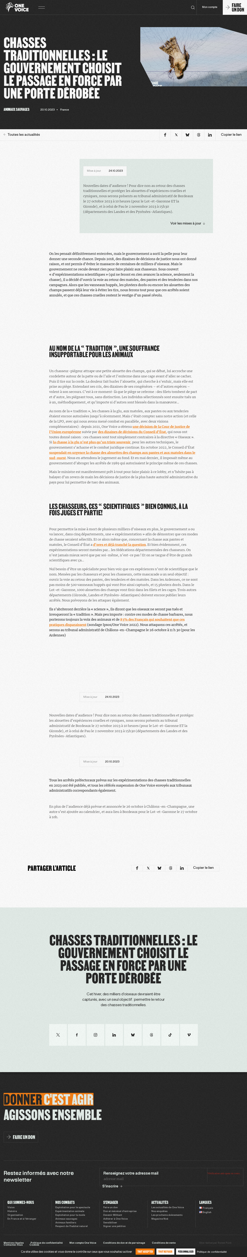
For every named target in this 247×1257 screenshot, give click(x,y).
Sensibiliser (110, 1223)
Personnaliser (186, 1251)
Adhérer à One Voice (115, 1219)
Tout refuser (165, 1251)
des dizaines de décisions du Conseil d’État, (132, 432)
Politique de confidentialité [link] (212, 1251)
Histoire (12, 1211)
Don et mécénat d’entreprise (120, 1211)
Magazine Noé (159, 1219)
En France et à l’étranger (21, 1219)
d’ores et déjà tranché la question (119, 545)
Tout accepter (145, 1251)
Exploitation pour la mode (70, 1215)
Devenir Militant (112, 1215)
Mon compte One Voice (82, 1243)
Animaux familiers (65, 1223)
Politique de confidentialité (47, 1243)
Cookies (34, 1245)
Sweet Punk (224, 1243)
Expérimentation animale (69, 1211)
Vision (11, 1208)
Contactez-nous (13, 1245)
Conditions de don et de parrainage (124, 1243)
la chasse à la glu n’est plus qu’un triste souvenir (91, 442)
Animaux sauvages (66, 1219)
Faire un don (110, 1208)
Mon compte (209, 7)
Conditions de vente (164, 1243)
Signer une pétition (114, 1226)
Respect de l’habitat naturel (71, 1226)
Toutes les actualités (24, 134)
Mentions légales (14, 1243)
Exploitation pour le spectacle (72, 1208)
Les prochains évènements (166, 1215)
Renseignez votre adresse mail (130, 1173)
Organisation (15, 1215)
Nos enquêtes (159, 1211)
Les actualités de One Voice (167, 1208)
